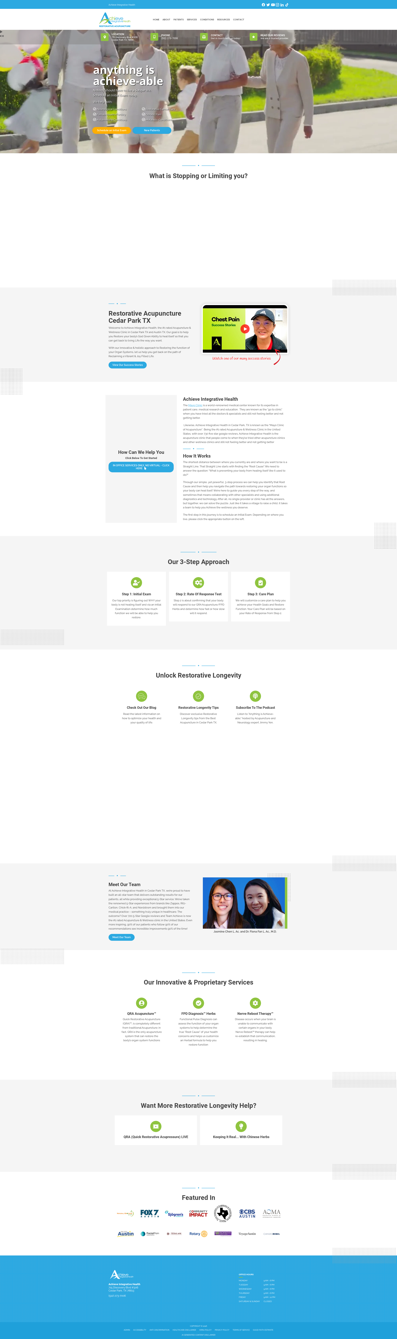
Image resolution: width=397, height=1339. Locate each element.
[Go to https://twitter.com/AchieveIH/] (268, 5)
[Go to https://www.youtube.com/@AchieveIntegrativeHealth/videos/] (272, 5)
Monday (243, 1280)
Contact (238, 19)
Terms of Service (241, 1330)
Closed (268, 1301)
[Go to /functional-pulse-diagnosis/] (198, 1022)
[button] (128, 365)
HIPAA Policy (205, 1330)
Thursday (244, 1293)
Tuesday (243, 1285)
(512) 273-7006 (117, 1295)
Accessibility (139, 1330)
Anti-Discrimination (159, 1330)
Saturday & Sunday (249, 1301)
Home (156, 19)
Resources (223, 19)
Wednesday (245, 1289)
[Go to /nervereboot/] (255, 1020)
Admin (127, 1330)
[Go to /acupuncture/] (142, 1020)
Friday (242, 1297)
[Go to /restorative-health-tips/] (198, 708)
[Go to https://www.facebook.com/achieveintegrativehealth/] (263, 5)
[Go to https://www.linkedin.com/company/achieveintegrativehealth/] (282, 5)
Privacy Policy (222, 1330)
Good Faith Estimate (263, 1330)
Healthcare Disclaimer (184, 1330)
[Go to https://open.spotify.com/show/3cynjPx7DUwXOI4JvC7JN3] (255, 708)
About (166, 19)
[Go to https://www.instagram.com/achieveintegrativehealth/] (277, 5)
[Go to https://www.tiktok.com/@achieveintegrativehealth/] (286, 5)
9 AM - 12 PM (269, 1297)
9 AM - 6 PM (269, 1280)
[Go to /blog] (142, 708)
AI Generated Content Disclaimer (198, 1335)
